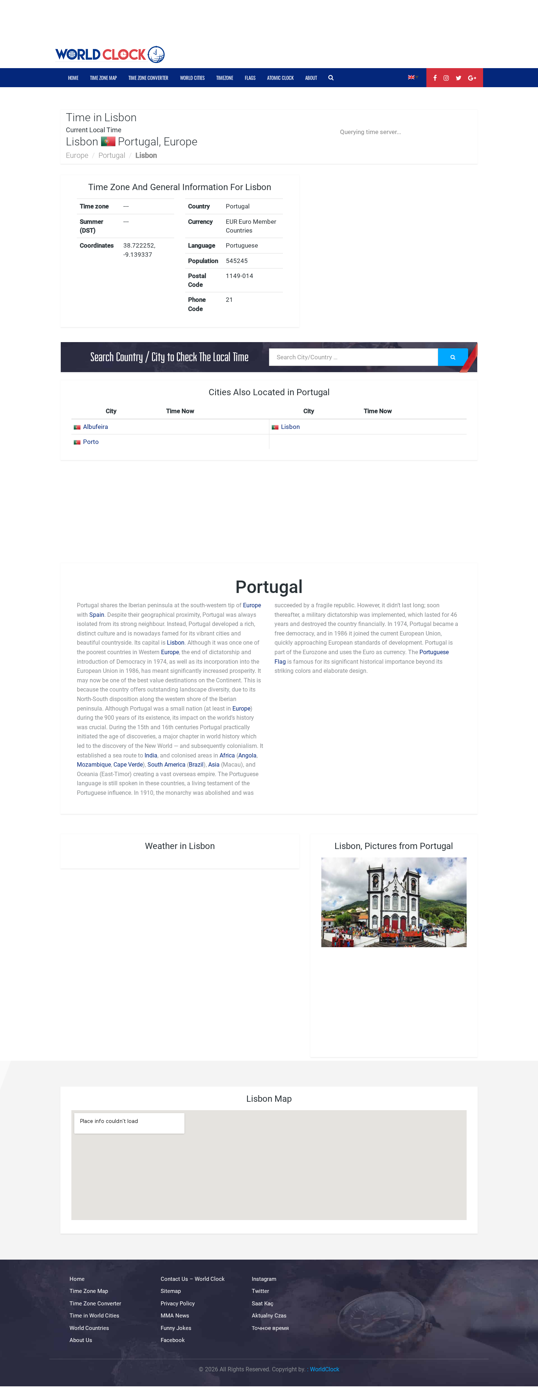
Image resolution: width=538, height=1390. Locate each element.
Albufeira (95, 426)
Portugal (111, 155)
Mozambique (94, 764)
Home (73, 77)
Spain (96, 614)
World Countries (89, 1328)
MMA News (175, 1315)
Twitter (260, 1291)
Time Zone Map (103, 77)
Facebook (173, 1340)
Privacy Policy (178, 1303)
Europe (77, 155)
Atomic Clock (280, 77)
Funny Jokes (176, 1328)
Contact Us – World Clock (193, 1279)
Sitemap (171, 1291)
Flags (250, 77)
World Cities (192, 77)
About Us (81, 1340)
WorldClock (324, 1369)
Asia (214, 764)
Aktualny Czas (269, 1315)
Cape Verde (128, 764)
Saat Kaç (262, 1303)
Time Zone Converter (148, 77)
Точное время (270, 1328)
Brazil (196, 764)
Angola (247, 755)
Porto (91, 441)
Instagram (264, 1279)
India (151, 755)
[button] (413, 77)
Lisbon (290, 426)
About (311, 77)
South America (167, 764)
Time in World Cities (94, 1315)
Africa (227, 755)
